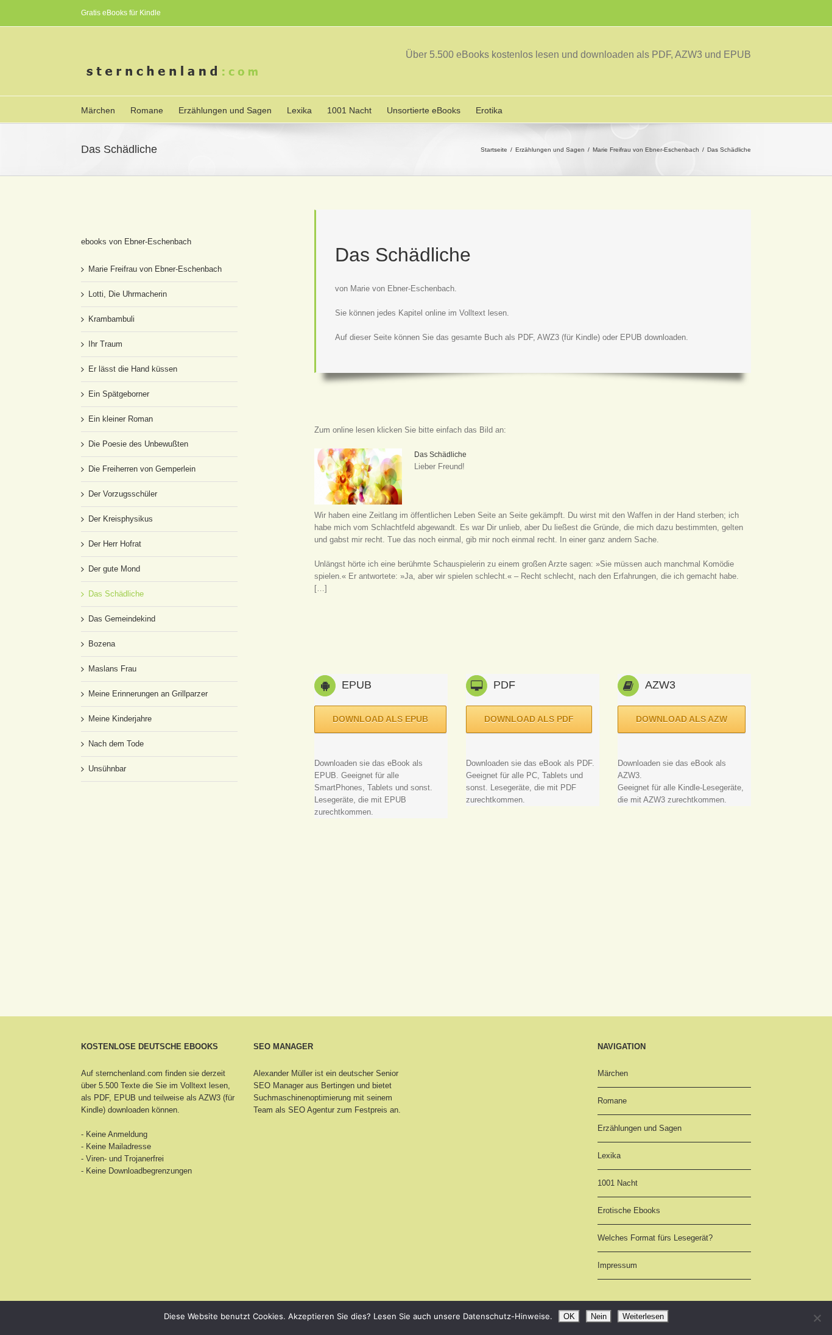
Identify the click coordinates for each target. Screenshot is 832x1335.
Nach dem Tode (116, 743)
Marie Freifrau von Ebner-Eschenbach (646, 149)
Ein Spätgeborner (118, 393)
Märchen (98, 110)
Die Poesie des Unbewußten (138, 443)
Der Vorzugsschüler (122, 493)
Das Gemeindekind (121, 618)
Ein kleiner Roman (120, 418)
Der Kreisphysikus (120, 518)
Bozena (101, 643)
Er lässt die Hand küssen (132, 369)
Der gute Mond (114, 568)
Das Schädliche (440, 454)
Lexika (299, 110)
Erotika (489, 110)
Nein (599, 1316)
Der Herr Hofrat (114, 543)
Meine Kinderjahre (120, 718)
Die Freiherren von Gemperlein (142, 468)
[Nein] (817, 1318)
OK (569, 1316)
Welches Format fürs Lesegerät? (655, 1237)
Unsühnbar (107, 768)
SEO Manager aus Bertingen (303, 1085)
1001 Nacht (349, 110)
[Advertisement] (536, 630)
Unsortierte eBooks (423, 110)
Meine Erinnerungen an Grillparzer (148, 693)
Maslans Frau (112, 668)
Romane (146, 110)
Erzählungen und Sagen (225, 110)
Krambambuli (111, 319)
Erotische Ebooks (629, 1210)
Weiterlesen (643, 1316)
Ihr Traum (105, 344)
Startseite (494, 149)
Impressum (617, 1265)
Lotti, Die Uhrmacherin (127, 294)
